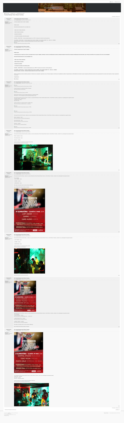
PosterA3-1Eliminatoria (17, 86)
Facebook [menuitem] (40, 11)
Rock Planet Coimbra (23, 43)
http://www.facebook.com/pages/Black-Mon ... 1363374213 (23, 316)
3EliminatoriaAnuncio (17, 127)
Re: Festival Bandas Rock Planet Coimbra (21, 46)
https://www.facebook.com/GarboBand (20, 246)
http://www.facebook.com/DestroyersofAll (20, 319)
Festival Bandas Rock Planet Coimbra (14, 14)
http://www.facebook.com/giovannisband (20, 124)
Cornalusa (15, 92)
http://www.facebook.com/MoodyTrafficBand (20, 322)
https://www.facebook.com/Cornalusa (19, 89)
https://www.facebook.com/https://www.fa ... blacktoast (22, 103)
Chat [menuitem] (43, 11)
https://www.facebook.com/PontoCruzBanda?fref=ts (22, 381)
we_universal (6, 414)
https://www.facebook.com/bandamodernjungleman (22, 118)
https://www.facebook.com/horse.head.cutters (21, 121)
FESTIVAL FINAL (16, 43)
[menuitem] (5, 415)
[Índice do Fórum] (62, 7)
